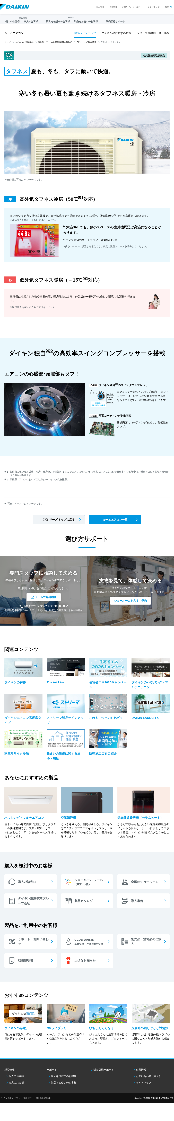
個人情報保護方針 (43, 1098)
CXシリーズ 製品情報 (86, 42)
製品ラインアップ (85, 33)
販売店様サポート (115, 21)
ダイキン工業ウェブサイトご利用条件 (16, 1098)
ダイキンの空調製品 (24, 42)
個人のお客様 (16, 1076)
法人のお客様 (16, 1082)
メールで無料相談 (46, 597)
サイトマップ (153, 7)
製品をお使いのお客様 (63, 1082)
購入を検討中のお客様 (63, 1076)
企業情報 (113, 7)
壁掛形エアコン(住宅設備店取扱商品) (55, 42)
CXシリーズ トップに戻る (59, 519)
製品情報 (100, 7)
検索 (167, 7)
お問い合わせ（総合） (132, 7)
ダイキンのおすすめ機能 (116, 33)
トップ (7, 42)
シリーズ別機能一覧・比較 (153, 33)
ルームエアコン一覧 (115, 519)
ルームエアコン (14, 33)
